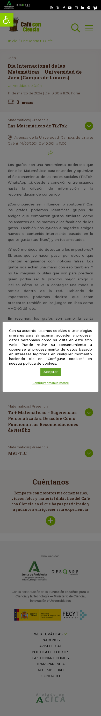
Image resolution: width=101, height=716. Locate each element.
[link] (6, 20)
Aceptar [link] (51, 372)
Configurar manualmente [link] (50, 383)
